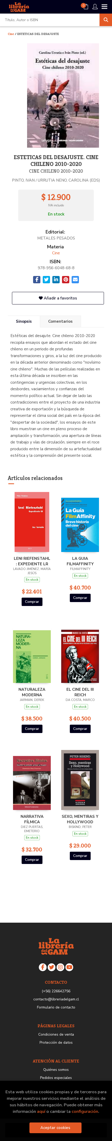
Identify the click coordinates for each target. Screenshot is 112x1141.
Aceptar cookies (55, 1127)
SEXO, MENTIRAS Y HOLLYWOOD (80, 819)
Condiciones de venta (56, 1034)
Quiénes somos (56, 1069)
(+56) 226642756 (56, 991)
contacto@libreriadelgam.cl (56, 999)
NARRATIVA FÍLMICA (32, 819)
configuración (85, 1111)
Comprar (32, 601)
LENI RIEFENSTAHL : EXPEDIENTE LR (32, 561)
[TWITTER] (51, 967)
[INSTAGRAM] (60, 967)
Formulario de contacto (56, 1007)
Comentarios (60, 321)
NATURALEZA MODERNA (31, 692)
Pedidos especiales (56, 1077)
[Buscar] (105, 20)
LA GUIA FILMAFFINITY (80, 561)
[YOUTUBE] (69, 967)
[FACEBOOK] (43, 967)
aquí (41, 1111)
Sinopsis (24, 321)
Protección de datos (56, 1042)
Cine (11, 34)
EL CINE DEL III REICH (80, 692)
